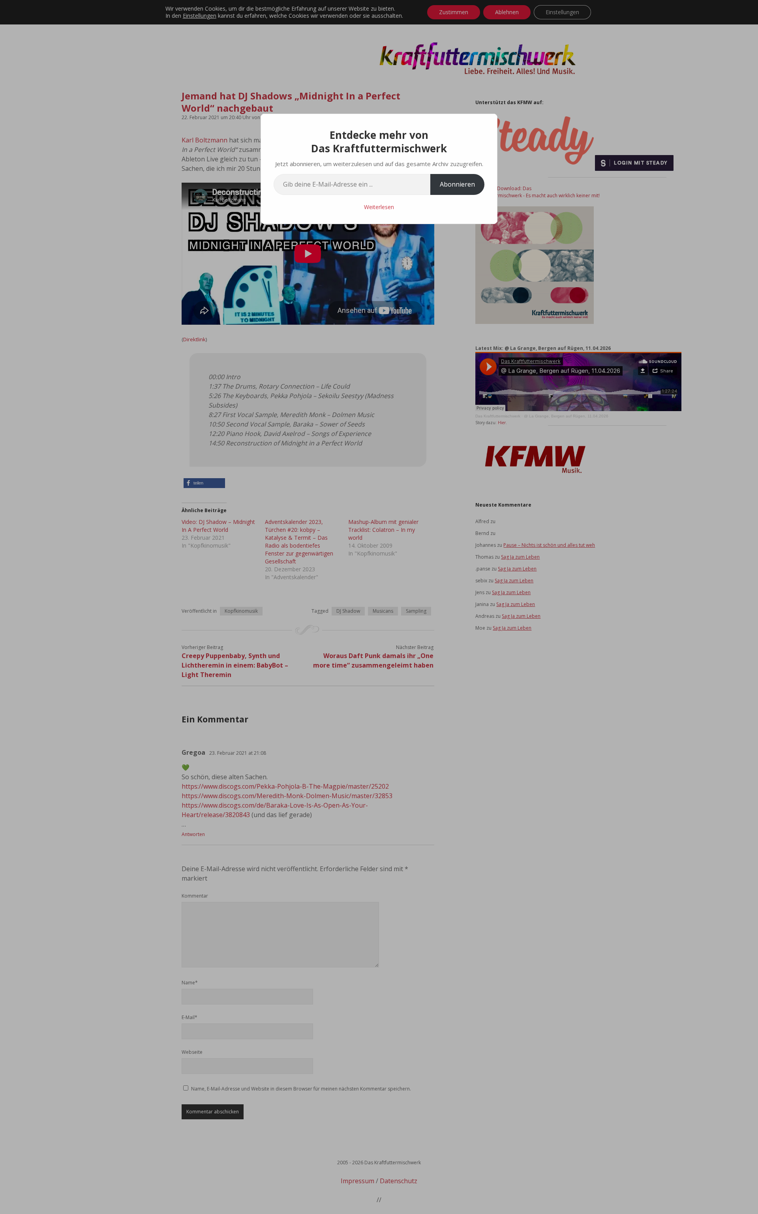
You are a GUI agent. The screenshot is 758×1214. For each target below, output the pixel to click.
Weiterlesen (379, 207)
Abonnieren (457, 184)
